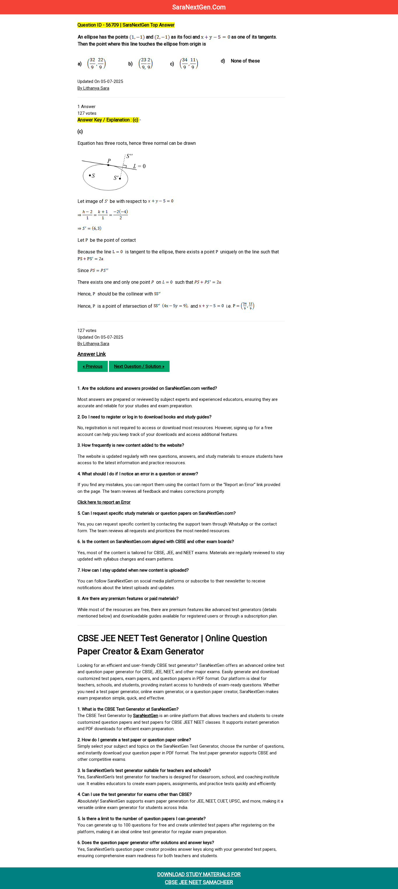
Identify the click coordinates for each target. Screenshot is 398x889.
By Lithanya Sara (93, 88)
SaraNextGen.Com (199, 7)
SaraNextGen (145, 715)
